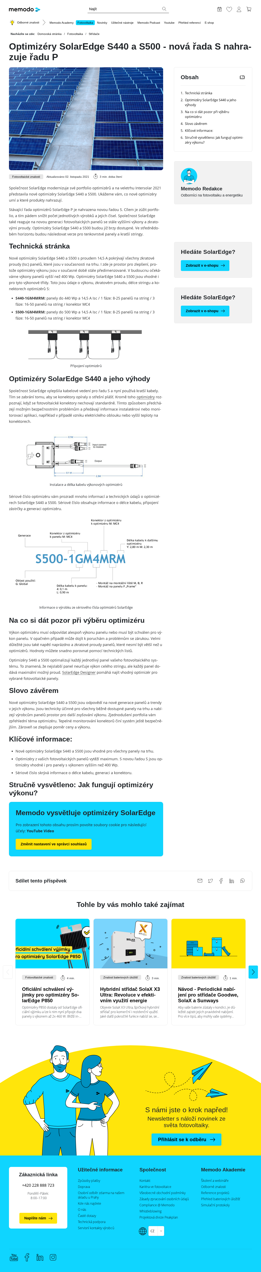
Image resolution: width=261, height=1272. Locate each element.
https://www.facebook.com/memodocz (27, 1257)
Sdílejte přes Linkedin (231, 881)
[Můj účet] (239, 9)
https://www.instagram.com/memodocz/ (53, 1257)
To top (247, 1251)
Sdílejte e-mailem (200, 881)
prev (7, 972)
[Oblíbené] (229, 9)
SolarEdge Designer (79, 672)
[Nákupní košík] (249, 9)
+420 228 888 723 (38, 1185)
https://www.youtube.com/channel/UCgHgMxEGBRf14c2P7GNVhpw (14, 1257)
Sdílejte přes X (210, 881)
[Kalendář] (219, 9)
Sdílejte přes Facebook (221, 881)
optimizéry (146, 396)
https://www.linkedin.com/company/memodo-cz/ (40, 1257)
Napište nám (35, 1218)
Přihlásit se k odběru (182, 1139)
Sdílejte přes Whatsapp (242, 881)
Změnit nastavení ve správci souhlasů (54, 844)
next (253, 972)
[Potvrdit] (164, 9)
